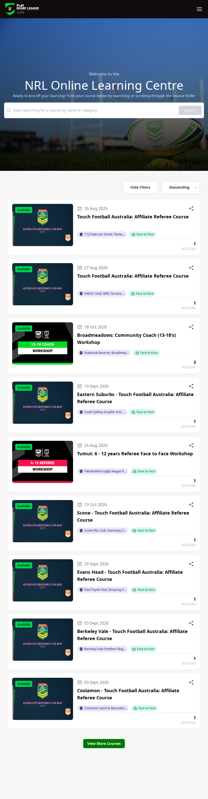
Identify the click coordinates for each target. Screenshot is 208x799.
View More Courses (104, 743)
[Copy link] (191, 208)
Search (190, 110)
